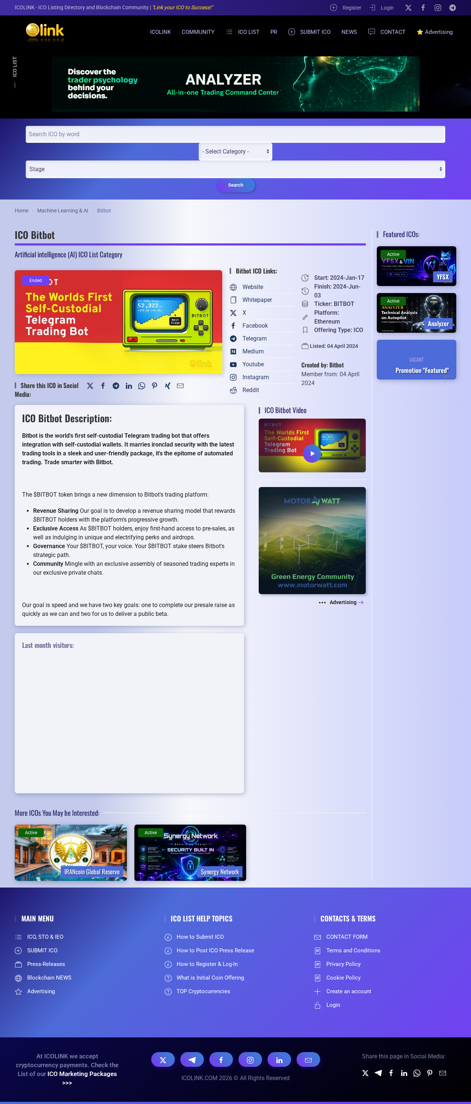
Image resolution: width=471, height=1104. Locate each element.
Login (387, 8)
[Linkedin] (404, 1072)
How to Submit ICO (200, 937)
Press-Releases (46, 964)
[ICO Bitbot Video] (312, 444)
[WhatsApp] (141, 385)
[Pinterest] (154, 385)
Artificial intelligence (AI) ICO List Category (68, 254)
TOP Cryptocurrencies (203, 991)
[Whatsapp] (417, 1072)
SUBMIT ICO (315, 32)
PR (273, 32)
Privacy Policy (343, 964)
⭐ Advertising (435, 32)
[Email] (308, 1059)
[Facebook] (423, 7)
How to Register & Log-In (207, 964)
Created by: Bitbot (322, 364)
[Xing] (167, 385)
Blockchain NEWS (49, 977)
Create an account (348, 991)
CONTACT (393, 32)
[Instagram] (438, 7)
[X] (408, 7)
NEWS (349, 32)
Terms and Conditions (353, 950)
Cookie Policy (343, 977)
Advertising (343, 602)
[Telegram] (452, 7)
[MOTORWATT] (312, 540)
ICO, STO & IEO (45, 937)
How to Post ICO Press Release (215, 950)
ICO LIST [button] (248, 32)
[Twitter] (90, 385)
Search (235, 185)
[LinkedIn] (128, 385)
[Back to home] (40, 32)
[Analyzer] (235, 83)
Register (352, 8)
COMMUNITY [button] (198, 32)
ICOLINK (160, 32)
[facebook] (391, 1072)
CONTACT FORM (347, 937)
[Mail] (180, 385)
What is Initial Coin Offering (210, 977)
